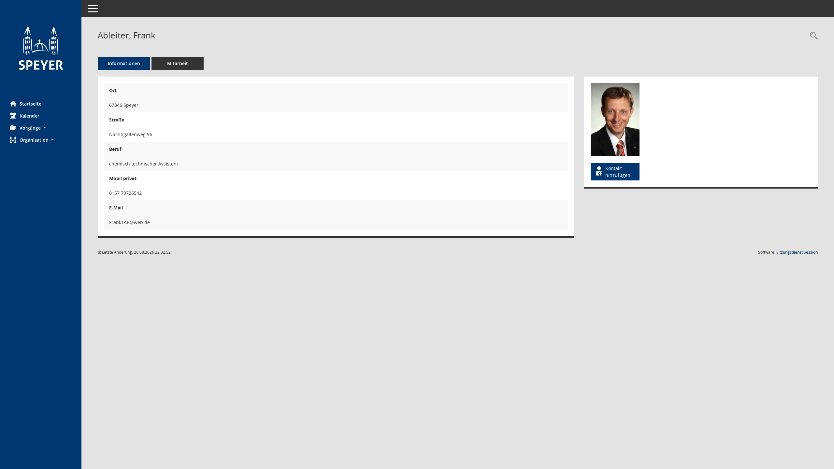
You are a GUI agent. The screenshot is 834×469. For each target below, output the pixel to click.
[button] (40, 128)
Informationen (124, 63)
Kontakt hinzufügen (617, 171)
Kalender (29, 116)
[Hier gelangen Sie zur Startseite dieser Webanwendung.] (40, 48)
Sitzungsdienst (797, 252)
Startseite (30, 104)
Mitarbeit (177, 63)
